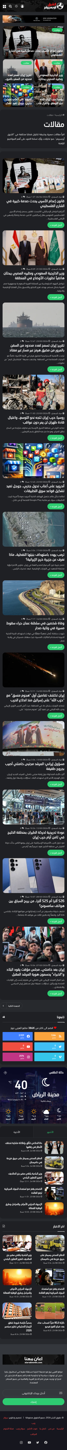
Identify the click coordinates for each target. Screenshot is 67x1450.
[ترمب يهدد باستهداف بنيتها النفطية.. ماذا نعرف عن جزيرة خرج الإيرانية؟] (33, 529)
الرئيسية (58, 114)
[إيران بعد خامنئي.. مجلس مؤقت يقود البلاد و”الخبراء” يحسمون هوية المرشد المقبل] (33, 944)
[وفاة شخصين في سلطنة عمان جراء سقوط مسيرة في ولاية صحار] (33, 597)
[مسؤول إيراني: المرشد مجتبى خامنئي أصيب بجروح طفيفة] (33, 738)
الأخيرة (17, 1132)
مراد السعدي (56, 196)
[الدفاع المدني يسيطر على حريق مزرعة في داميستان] (54, 1162)
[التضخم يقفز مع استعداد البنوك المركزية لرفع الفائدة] (54, 1193)
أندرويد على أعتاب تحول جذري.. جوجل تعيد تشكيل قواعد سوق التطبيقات (18, 103)
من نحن (51, 1428)
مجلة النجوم (8, 1428)
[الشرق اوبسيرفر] (50, 5)
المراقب (33, 1434)
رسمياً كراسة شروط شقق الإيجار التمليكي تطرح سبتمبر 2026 (18, 1327)
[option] (33, 66)
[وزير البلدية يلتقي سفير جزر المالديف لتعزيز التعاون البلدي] (54, 1178)
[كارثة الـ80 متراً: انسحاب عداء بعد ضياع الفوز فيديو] (49, 1311)
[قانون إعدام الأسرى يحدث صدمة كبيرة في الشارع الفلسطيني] (33, 42)
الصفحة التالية (14, 1005)
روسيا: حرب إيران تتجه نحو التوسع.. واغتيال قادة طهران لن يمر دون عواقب (49, 103)
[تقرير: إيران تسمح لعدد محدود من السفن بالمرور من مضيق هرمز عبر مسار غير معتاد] (18, 71)
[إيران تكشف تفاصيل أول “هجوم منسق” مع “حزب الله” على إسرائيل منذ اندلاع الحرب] (33, 669)
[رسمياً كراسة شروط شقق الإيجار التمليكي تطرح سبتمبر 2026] (17, 1311)
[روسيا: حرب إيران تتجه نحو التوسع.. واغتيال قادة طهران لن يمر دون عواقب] (49, 95)
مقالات (57, 29)
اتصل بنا (43, 1428)
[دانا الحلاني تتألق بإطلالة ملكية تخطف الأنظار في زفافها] (54, 1147)
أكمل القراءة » (56, 225)
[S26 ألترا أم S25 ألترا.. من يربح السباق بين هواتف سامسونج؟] (33, 875)
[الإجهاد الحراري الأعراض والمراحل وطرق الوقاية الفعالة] (54, 1208)
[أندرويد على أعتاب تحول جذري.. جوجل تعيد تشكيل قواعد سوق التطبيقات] (18, 95)
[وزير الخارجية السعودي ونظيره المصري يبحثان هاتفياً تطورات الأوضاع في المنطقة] (49, 71)
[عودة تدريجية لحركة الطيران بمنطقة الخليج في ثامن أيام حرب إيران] (33, 807)
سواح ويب (20, 1428)
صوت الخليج (32, 1428)
